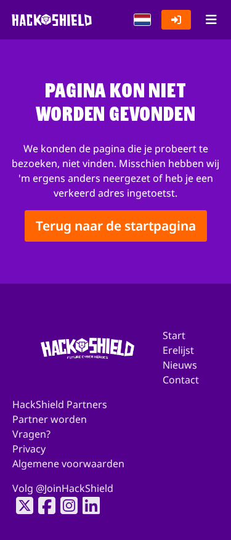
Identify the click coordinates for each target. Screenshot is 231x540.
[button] (142, 19)
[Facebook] (43, 505)
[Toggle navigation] (211, 19)
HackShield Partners (59, 404)
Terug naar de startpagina (116, 225)
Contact (181, 380)
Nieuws (180, 365)
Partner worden (49, 419)
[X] (21, 505)
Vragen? (31, 434)
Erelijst (178, 350)
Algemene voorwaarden (68, 463)
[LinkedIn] (87, 505)
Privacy (29, 449)
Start (174, 335)
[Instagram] (65, 505)
